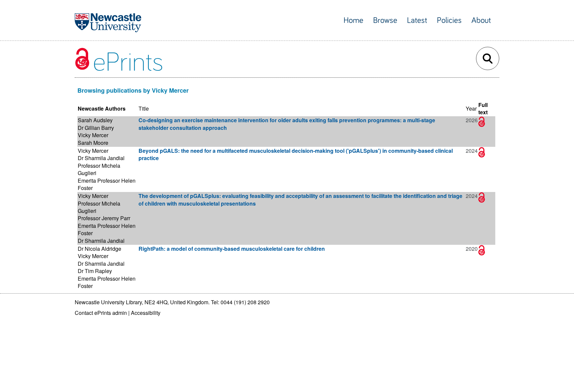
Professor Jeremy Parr (104, 218)
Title (144, 108)
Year (471, 108)
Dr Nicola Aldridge (99, 248)
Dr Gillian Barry (96, 128)
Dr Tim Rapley (95, 271)
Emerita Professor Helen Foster (107, 184)
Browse (385, 20)
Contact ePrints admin (101, 313)
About (481, 20)
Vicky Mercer (93, 135)
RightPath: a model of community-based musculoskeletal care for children (232, 248)
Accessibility (145, 313)
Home (353, 20)
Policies (449, 20)
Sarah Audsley (95, 120)
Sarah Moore (93, 142)
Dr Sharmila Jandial (101, 158)
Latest (417, 20)
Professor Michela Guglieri (99, 169)
